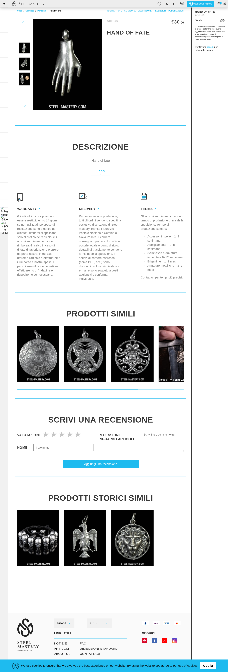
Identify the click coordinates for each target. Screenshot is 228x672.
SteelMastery (28, 4)
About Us (62, 653)
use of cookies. (188, 665)
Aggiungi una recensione (100, 464)
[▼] (4, 212)
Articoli (61, 648)
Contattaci (90, 653)
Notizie (60, 643)
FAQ (83, 643)
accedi (210, 47)
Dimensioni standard (99, 648)
